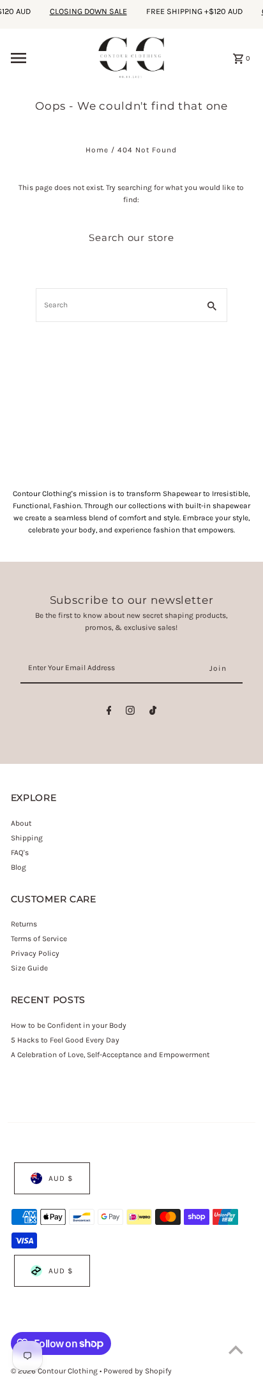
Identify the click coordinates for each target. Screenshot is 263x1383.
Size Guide (29, 967)
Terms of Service (39, 938)
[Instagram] (130, 712)
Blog (18, 867)
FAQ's (20, 852)
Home (97, 149)
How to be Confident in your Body (68, 1025)
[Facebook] (109, 712)
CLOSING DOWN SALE (84, 11)
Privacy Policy (35, 953)
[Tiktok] (152, 712)
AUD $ (61, 1178)
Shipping (27, 837)
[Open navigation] (49, 58)
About (21, 823)
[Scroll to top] (236, 1349)
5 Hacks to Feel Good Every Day (65, 1039)
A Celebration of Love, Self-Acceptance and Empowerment (111, 1054)
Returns (24, 923)
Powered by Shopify (137, 1370)
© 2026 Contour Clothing (55, 1370)
